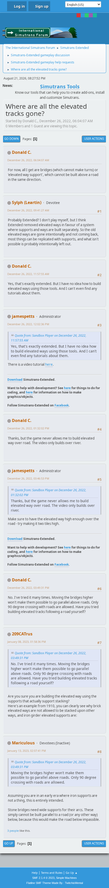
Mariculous (23, 743)
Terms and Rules (51, 873)
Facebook (62, 405)
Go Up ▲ (72, 873)
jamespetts (23, 316)
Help (35, 873)
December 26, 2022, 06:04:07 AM (28, 160)
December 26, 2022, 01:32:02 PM (28, 428)
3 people (13, 830)
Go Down (11, 139)
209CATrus (22, 634)
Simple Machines (66, 877)
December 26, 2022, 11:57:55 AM (28, 274)
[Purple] (91, 15)
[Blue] (83, 15)
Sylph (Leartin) (26, 202)
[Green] (87, 15)
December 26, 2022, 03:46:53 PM (28, 478)
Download (15, 379)
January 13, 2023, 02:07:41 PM (26, 751)
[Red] (79, 15)
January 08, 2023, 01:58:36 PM (26, 642)
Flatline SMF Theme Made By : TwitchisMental (54, 882)
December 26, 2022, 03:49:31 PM (28, 588)
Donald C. (21, 152)
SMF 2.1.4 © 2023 (43, 877)
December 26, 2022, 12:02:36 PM (28, 324)
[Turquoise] (95, 15)
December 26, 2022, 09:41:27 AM (28, 210)
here (49, 364)
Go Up (8, 843)
